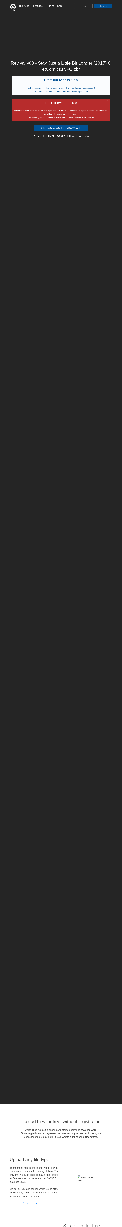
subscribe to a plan (78, 111)
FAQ (59, 6)
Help (14, 10)
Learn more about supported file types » (25, 1203)
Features (38, 6)
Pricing (50, 6)
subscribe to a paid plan (76, 91)
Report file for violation (79, 136)
